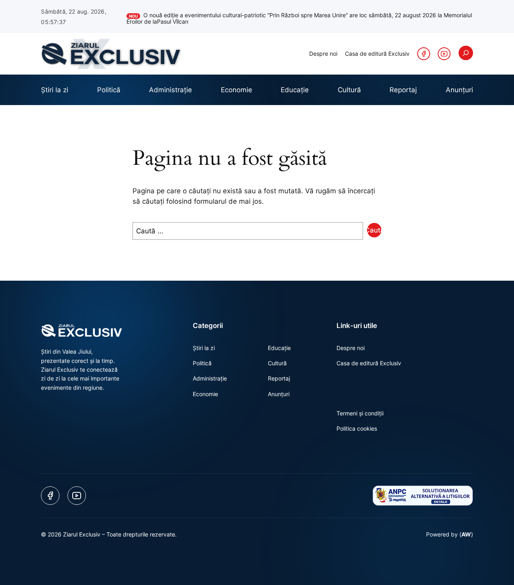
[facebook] (423, 53)
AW (466, 534)
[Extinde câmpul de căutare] (466, 53)
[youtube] (444, 53)
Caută (374, 230)
